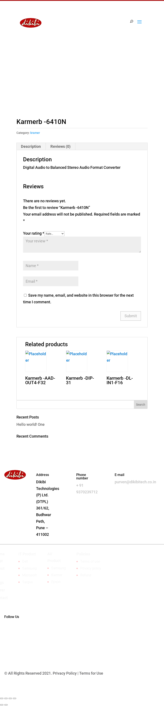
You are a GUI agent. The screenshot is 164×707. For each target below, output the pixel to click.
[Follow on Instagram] (144, 66)
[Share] (6, 698)
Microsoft (29, 575)
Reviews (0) (60, 146)
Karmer (56, 575)
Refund (85, 575)
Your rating (33, 233)
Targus (27, 582)
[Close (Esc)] (1, 698)
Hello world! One (30, 424)
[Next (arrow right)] (6, 704)
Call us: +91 (39, 65)
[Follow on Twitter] (24, 630)
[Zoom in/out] (14, 698)
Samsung (29, 568)
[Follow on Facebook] (135, 66)
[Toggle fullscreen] (10, 698)
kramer (35, 132)
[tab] (31, 146)
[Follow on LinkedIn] (127, 66)
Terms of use (90, 561)
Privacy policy (90, 568)
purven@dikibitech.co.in (135, 482)
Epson (56, 582)
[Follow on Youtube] (33, 630)
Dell (25, 561)
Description (31, 146)
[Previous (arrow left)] (1, 704)
